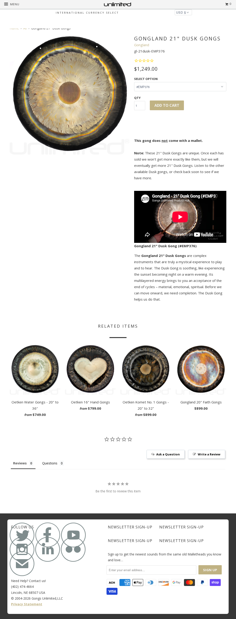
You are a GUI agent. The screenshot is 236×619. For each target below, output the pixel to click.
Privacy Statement (26, 604)
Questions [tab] (49, 463)
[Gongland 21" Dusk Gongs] (70, 94)
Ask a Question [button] (168, 454)
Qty (137, 98)
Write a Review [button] (209, 454)
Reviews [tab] (20, 463)
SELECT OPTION (146, 79)
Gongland (141, 45)
